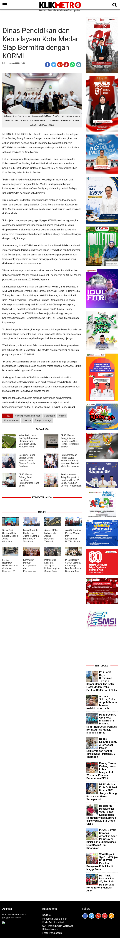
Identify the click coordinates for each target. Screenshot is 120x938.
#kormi (62, 415)
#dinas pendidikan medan (27, 415)
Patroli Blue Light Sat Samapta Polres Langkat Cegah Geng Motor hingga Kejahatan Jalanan (52, 570)
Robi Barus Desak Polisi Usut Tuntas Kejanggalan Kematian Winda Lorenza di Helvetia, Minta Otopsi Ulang (101, 814)
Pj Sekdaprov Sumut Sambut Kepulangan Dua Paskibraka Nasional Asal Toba (73, 567)
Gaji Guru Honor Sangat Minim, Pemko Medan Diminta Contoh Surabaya (27, 461)
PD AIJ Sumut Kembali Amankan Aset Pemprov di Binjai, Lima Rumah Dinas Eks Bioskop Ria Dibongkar (101, 838)
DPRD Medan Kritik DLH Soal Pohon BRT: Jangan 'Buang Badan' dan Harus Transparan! (101, 792)
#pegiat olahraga (42, 420)
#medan (26, 420)
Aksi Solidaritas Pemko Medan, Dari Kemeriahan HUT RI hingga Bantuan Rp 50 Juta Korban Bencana (73, 540)
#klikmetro (49, 415)
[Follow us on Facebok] (85, 916)
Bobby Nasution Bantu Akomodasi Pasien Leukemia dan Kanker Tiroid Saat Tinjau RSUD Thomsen (101, 747)
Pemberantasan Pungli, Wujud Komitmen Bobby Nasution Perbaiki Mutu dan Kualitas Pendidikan (61, 462)
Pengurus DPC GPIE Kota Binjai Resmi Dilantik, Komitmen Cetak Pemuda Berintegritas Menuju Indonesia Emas (101, 723)
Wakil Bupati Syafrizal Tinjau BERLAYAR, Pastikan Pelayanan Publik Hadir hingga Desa (102, 862)
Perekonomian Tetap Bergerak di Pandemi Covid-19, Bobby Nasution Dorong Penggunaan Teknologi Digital (63, 481)
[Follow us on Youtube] (105, 916)
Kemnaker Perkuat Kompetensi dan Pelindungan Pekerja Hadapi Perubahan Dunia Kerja (30, 570)
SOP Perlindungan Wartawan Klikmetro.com (57, 927)
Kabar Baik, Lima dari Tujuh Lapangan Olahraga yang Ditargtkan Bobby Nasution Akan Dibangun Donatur (20, 442)
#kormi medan (11, 420)
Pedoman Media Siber (54, 918)
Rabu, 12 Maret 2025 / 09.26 (13, 63)
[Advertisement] (102, 647)
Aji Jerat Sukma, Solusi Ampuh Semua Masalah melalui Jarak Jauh (101, 702)
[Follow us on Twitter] (91, 916)
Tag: (7, 415)
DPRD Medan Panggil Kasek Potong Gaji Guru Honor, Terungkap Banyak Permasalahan (61, 442)
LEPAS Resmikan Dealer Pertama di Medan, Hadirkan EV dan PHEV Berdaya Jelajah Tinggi (10, 570)
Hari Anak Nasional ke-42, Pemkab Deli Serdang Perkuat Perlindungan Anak (100, 883)
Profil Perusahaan (52, 932)
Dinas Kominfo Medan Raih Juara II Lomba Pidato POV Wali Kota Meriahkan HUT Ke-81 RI (31, 539)
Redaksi (46, 914)
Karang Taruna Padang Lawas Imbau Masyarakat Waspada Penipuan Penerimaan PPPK (101, 771)
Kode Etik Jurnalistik (53, 922)
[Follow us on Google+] (98, 916)
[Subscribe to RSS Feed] (111, 916)
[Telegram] (78, 64)
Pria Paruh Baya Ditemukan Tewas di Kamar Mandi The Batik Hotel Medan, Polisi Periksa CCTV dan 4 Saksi (102, 680)
